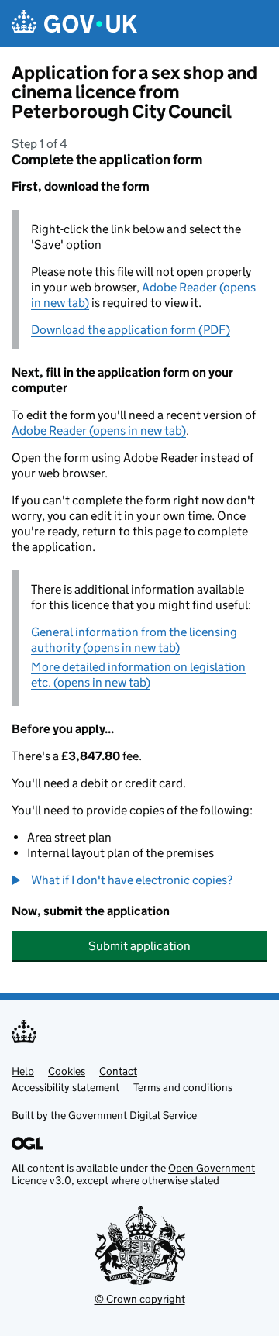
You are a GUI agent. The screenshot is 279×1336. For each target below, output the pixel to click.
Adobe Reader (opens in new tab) (99, 430)
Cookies (66, 1071)
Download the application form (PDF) (130, 329)
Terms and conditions (182, 1087)
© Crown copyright (140, 1299)
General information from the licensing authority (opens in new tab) (134, 640)
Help (23, 1071)
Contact (118, 1071)
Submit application (139, 945)
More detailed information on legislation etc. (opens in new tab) (138, 674)
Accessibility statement (65, 1087)
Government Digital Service (132, 1115)
